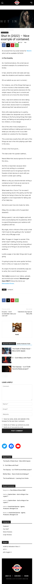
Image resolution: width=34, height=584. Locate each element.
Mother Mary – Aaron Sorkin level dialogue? (16, 474)
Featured (5, 526)
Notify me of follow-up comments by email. (16, 425)
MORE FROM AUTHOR (23, 344)
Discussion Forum (8, 283)
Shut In (29, 51)
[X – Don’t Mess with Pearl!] (6, 360)
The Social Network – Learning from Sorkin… (16, 478)
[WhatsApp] (17, 45)
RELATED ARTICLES (9, 344)
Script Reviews (10, 30)
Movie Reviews (7, 532)
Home (2, 30)
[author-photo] (17, 332)
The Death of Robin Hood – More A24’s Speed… (17, 461)
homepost (10, 289)
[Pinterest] (12, 45)
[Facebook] (4, 45)
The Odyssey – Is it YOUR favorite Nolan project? (17, 469)
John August (6, 552)
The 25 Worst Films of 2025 (17, 490)
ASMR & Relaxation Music (11, 546)
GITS (4, 549)
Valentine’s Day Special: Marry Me (25, 313)
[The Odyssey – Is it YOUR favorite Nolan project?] (6, 369)
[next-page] (6, 376)
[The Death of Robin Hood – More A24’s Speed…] (6, 351)
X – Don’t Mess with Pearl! (21, 358)
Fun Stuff (5, 529)
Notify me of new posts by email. (13, 427)
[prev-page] (3, 376)
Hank (4, 42)
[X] (8, 45)
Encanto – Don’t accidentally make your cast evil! (9, 314)
